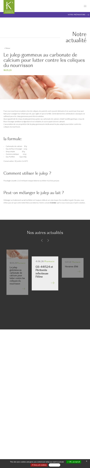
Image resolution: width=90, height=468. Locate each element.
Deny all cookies (39, 465)
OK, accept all (74, 462)
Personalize (54, 465)
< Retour (7, 48)
